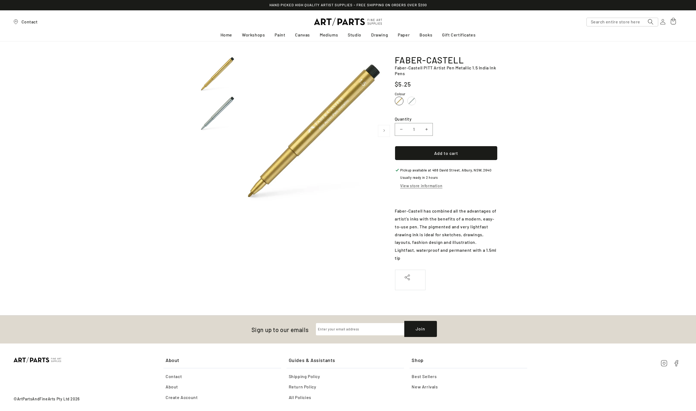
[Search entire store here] (650, 21)
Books (426, 34)
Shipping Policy (304, 376)
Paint (280, 34)
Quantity (403, 118)
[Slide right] (384, 131)
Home (226, 34)
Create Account (182, 397)
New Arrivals (425, 386)
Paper (404, 34)
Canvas (302, 34)
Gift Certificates (459, 34)
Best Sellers (424, 376)
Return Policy (302, 386)
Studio (354, 34)
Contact (174, 376)
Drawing (379, 34)
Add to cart (446, 153)
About (172, 386)
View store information (421, 185)
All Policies (300, 397)
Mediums (329, 34)
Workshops (253, 34)
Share (410, 283)
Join (420, 328)
